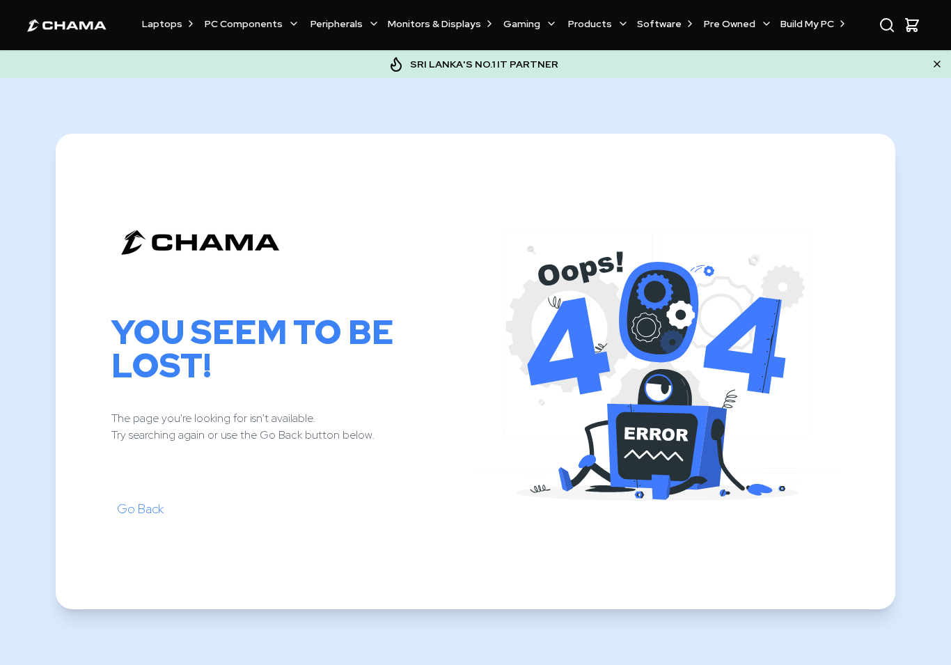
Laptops (162, 23)
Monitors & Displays (434, 23)
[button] (912, 25)
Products (590, 23)
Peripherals (337, 23)
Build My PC (807, 23)
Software (659, 23)
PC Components (244, 23)
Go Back (140, 509)
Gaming (521, 23)
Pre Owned (729, 23)
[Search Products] (887, 25)
